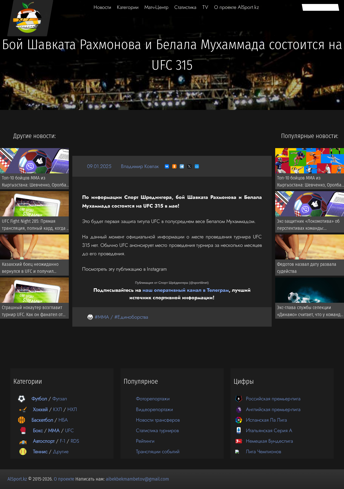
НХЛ (72, 409)
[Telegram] (182, 166)
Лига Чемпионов (263, 451)
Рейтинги (145, 441)
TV (205, 7)
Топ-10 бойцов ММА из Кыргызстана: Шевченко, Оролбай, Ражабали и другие (36, 182)
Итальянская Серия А (269, 430)
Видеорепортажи (154, 409)
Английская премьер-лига (273, 409)
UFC (69, 430)
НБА (63, 419)
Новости (102, 7)
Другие (61, 451)
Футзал (59, 398)
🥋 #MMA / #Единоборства (117, 317)
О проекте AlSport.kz (236, 7)
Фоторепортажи (153, 398)
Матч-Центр (156, 7)
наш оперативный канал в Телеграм (186, 290)
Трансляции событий (157, 451)
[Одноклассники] (174, 166)
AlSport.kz (17, 479)
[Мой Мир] (197, 166)
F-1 (62, 441)
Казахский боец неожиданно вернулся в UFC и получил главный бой (30, 268)
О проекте (64, 479)
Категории (128, 7)
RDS (75, 441)
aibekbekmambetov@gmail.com (137, 479)
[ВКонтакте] (167, 166)
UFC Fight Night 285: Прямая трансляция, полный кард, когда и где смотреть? (35, 225)
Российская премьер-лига (273, 398)
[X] (189, 166)
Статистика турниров (157, 430)
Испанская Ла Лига (266, 419)
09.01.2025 (99, 166)
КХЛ (57, 409)
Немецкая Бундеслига (269, 441)
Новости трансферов (158, 419)
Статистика (185, 7)
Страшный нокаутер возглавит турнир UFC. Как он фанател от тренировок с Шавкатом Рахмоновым (32, 312)
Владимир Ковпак (140, 166)
